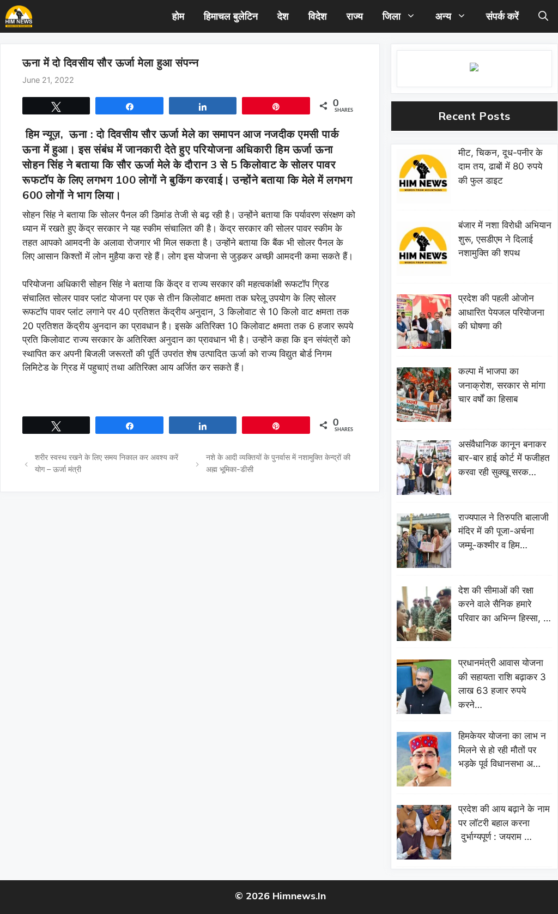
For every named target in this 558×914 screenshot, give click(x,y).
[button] (543, 16)
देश (283, 16)
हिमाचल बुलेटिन (231, 16)
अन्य (443, 16)
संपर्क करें (502, 16)
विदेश (317, 16)
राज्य (355, 16)
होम (178, 16)
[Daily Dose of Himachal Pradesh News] (18, 16)
